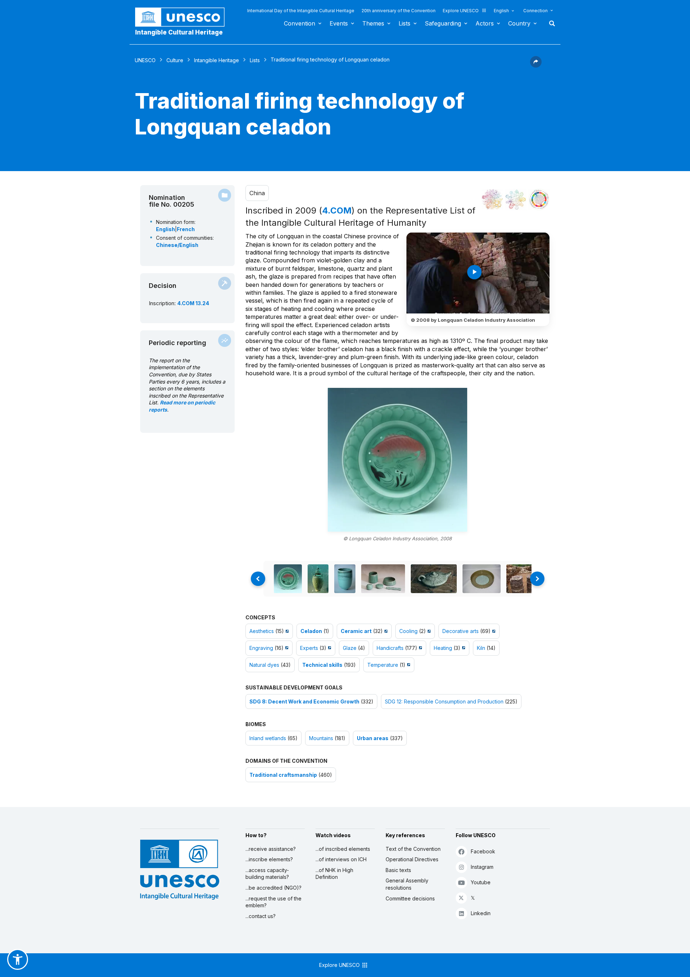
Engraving (261, 648)
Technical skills (322, 665)
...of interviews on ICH (341, 859)
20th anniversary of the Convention (399, 10)
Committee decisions (410, 898)
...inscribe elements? (269, 859)
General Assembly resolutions (407, 884)
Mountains (321, 738)
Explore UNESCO (461, 10)
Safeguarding (443, 23)
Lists (404, 23)
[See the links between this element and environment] (515, 199)
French (186, 229)
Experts (309, 648)
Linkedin (481, 913)
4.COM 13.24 (193, 303)
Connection (535, 10)
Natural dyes (264, 665)
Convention (299, 23)
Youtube (481, 882)
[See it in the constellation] (492, 199)
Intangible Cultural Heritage (179, 32)
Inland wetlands (267, 738)
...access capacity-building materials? (267, 873)
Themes (373, 23)
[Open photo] (397, 460)
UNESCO (145, 60)
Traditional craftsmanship (283, 775)
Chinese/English (177, 245)
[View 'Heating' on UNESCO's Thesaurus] (462, 648)
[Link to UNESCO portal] (183, 17)
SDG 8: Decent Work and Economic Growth (304, 701)
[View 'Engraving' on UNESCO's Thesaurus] (286, 648)
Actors (484, 23)
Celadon (311, 631)
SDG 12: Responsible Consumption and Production (444, 701)
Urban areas (372, 738)
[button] (536, 65)
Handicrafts (390, 648)
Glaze (349, 648)
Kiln (481, 648)
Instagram (482, 867)
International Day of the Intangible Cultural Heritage (300, 10)
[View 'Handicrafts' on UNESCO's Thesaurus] (419, 648)
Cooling (408, 631)
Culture (174, 60)
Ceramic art (356, 631)
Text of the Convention (413, 849)
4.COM (336, 210)
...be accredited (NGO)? (273, 888)
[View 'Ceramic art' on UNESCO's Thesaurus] (385, 631)
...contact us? (260, 916)
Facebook (483, 851)
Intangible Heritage (216, 60)
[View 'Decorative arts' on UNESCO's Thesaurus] (493, 631)
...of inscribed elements (343, 849)
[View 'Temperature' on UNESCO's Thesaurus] (407, 665)
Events (339, 23)
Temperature (382, 665)
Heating (443, 648)
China (257, 193)
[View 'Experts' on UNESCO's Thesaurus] (328, 648)
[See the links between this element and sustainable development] (539, 199)
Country (519, 23)
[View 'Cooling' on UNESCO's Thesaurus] (428, 631)
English (501, 10)
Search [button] (550, 23)
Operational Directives (412, 859)
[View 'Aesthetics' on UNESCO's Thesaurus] (286, 631)
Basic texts (398, 870)
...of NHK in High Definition (334, 873)
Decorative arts (460, 631)
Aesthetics (261, 631)
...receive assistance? (270, 849)
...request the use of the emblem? (273, 902)
